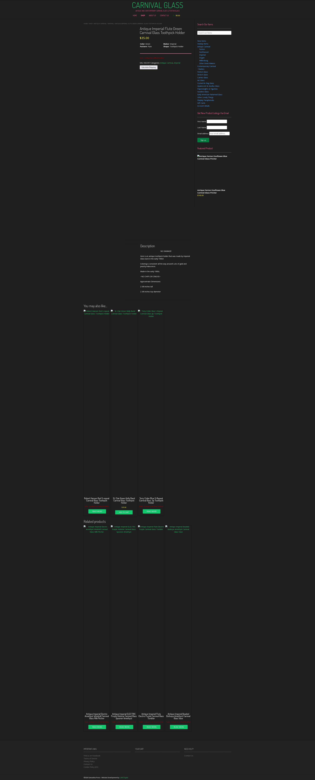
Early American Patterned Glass (209, 94)
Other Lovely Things (205, 97)
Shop (143, 15)
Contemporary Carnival (206, 66)
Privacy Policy (89, 761)
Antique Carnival (100, 24)
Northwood (203, 52)
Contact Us (164, 15)
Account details (203, 106)
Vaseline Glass (203, 91)
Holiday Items (202, 44)
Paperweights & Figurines (207, 89)
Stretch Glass (202, 75)
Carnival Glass (157, 5)
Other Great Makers (207, 63)
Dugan (202, 58)
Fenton (202, 49)
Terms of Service (90, 758)
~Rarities (200, 69)
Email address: (203, 133)
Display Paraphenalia (205, 100)
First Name (201, 121)
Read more (97, 511)
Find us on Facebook (92, 756)
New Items (201, 41)
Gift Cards (201, 103)
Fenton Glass (202, 72)
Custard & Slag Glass (205, 83)
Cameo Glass (202, 77)
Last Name (201, 127)
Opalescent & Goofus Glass (208, 86)
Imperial (111, 24)
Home (135, 15)
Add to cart (124, 512)
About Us (152, 15)
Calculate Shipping (149, 67)
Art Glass (201, 80)
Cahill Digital (123, 778)
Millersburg (203, 60)
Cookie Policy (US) (91, 767)
